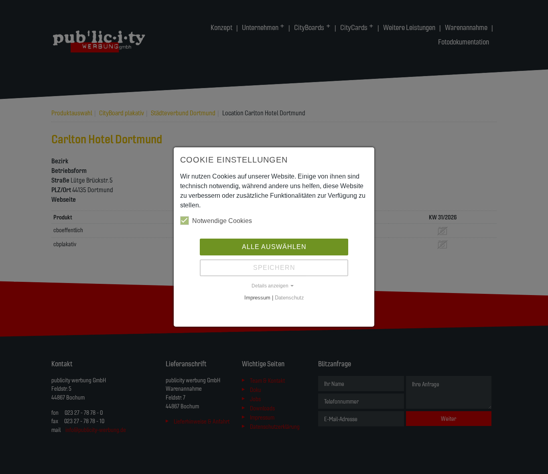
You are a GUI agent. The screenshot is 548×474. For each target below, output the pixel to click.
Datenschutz (289, 298)
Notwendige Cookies (222, 220)
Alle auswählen (274, 246)
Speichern (274, 267)
